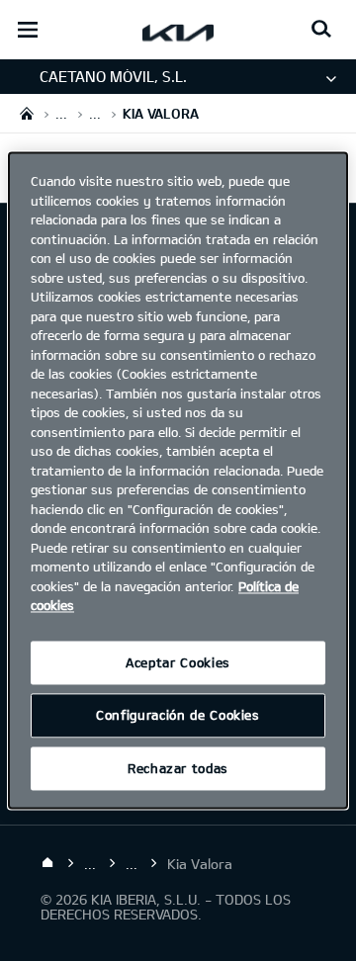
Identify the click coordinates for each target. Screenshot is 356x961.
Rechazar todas (178, 768)
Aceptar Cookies (178, 662)
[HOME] (27, 113)
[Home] (47, 863)
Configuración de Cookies (178, 716)
